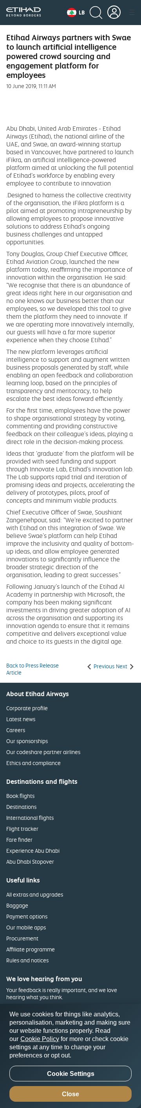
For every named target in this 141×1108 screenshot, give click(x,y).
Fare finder (19, 839)
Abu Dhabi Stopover (30, 861)
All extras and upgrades (34, 894)
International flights (30, 817)
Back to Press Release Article (32, 669)
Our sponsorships (27, 741)
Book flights (20, 795)
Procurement (22, 938)
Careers (15, 730)
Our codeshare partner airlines (43, 752)
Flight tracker (22, 828)
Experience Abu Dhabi (33, 850)
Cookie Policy (39, 1039)
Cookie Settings (70, 1073)
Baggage (17, 905)
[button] (76, 12)
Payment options (26, 916)
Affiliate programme (30, 949)
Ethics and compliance (33, 763)
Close (70, 1094)
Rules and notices (27, 960)
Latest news (20, 719)
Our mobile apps (26, 927)
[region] (70, 1056)
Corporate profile (27, 708)
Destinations (21, 806)
